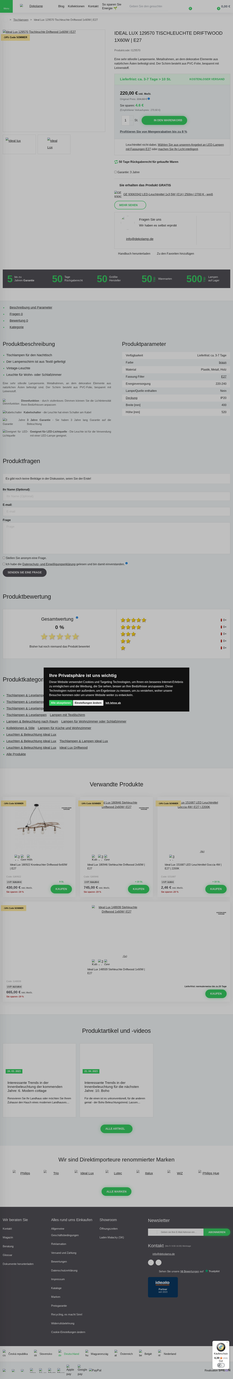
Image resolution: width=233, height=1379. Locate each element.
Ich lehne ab (113, 702)
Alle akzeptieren (61, 702)
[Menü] (227, 1343)
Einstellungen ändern (88, 702)
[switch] (221, 1365)
